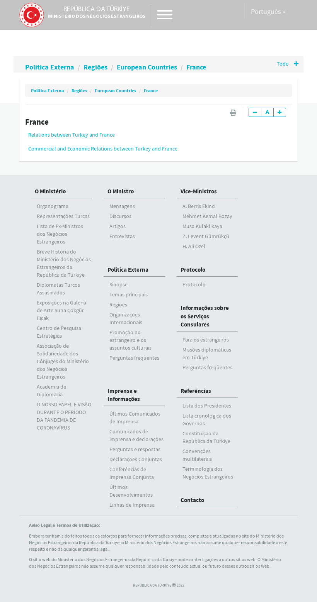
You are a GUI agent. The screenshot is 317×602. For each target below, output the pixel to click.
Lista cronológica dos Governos (206, 419)
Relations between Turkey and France (71, 134)
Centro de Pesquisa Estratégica (59, 332)
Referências (196, 390)
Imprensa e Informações (123, 394)
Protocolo (193, 269)
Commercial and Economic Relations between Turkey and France (102, 148)
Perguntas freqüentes (134, 357)
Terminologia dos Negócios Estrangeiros (207, 472)
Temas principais (128, 294)
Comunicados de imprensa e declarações (136, 435)
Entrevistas (122, 236)
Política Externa (49, 67)
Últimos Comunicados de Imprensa (134, 417)
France (196, 67)
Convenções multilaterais (197, 455)
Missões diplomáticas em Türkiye (206, 353)
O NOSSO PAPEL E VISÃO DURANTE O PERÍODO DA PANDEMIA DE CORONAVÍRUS (64, 416)
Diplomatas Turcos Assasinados (58, 288)
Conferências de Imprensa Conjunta (131, 473)
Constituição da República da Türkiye (206, 437)
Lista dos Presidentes (206, 405)
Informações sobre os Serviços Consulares (205, 316)
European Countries (147, 67)
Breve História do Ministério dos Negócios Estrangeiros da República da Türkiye (64, 263)
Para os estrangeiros (205, 339)
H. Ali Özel (193, 246)
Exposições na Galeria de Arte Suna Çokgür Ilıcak (61, 310)
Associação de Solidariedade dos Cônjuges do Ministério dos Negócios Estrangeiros (63, 361)
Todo (283, 63)
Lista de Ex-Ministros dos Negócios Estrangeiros (60, 234)
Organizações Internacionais (125, 318)
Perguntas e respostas (134, 449)
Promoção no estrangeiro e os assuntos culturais (130, 340)
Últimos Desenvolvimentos (131, 491)
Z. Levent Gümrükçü (205, 236)
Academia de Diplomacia (51, 390)
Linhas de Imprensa (132, 504)
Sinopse (118, 284)
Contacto (192, 500)
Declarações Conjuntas (135, 459)
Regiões (95, 67)
